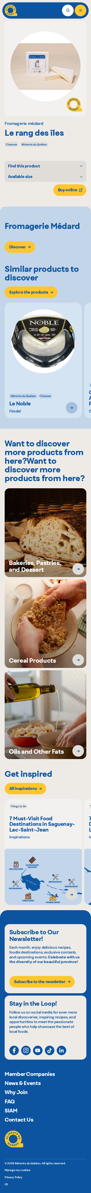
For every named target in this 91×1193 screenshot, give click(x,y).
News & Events (23, 1083)
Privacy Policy (13, 1177)
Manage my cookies (17, 1170)
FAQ (10, 1101)
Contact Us (19, 1119)
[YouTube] (38, 1050)
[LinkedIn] (61, 1050)
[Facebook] (14, 1050)
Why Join (16, 1092)
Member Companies (30, 1074)
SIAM (11, 1110)
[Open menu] (80, 10)
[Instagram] (26, 1050)
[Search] (68, 10)
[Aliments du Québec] (11, 10)
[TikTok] (49, 1050)
